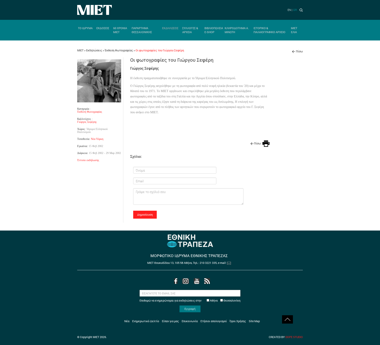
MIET (80, 50)
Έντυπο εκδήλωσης (88, 160)
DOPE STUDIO (294, 337)
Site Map (254, 321)
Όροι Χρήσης (238, 321)
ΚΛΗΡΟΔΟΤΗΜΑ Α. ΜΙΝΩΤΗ (237, 30)
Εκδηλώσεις (94, 50)
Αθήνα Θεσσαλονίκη (224, 300)
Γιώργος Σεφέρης (87, 121)
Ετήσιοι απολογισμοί (213, 321)
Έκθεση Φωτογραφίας (119, 50)
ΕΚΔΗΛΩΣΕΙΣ (170, 28)
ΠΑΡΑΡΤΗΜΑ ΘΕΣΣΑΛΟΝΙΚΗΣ (142, 30)
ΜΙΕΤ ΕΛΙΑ (294, 30)
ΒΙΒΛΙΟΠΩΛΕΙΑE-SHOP (213, 30)
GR (295, 10)
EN (289, 10)
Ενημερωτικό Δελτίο (145, 321)
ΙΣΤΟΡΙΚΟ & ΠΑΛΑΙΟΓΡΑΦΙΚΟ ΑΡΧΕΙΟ (269, 30)
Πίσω (299, 51)
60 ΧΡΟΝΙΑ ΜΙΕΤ (120, 30)
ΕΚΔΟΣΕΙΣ (102, 28)
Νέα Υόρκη (97, 138)
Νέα (126, 321)
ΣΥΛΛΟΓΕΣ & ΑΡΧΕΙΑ (190, 30)
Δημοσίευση (145, 214)
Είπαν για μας (170, 321)
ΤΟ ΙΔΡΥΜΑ (85, 28)
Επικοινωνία (190, 321)
